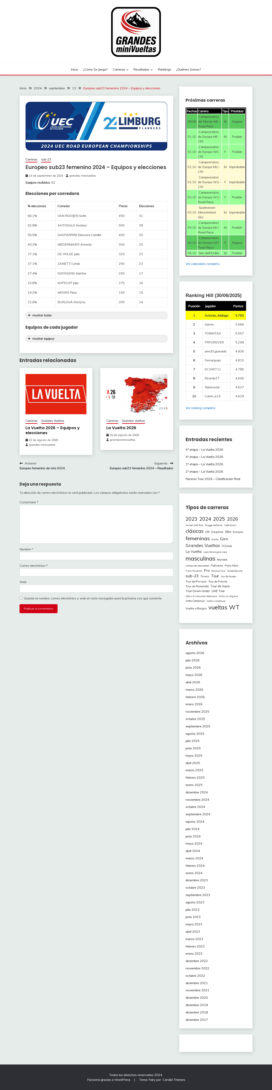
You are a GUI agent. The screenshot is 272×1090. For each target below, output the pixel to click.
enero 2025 (194, 785)
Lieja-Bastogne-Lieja (215, 551)
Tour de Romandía (197, 586)
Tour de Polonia (217, 581)
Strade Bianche (234, 571)
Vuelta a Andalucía (215, 601)
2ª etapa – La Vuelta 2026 (204, 471)
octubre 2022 (195, 976)
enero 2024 (194, 873)
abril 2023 (193, 932)
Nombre (26, 549)
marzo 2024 (194, 858)
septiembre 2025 (198, 726)
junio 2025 (193, 748)
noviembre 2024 (197, 800)
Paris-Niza (231, 565)
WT (234, 607)
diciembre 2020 (197, 997)
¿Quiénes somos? (188, 69)
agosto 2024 (195, 821)
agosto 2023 (195, 902)
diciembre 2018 (197, 1012)
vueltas (217, 607)
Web (23, 582)
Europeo (238, 531)
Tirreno (205, 576)
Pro (207, 570)
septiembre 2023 (198, 895)
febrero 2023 (195, 946)
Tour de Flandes (228, 576)
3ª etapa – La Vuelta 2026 (204, 464)
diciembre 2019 (197, 1005)
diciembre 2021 (197, 983)
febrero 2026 (195, 697)
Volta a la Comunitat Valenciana (201, 596)
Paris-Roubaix (194, 570)
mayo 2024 (194, 843)
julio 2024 (193, 829)
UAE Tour (218, 591)
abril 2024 (193, 851)
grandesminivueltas (122, 440)
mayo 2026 (194, 675)
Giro (224, 538)
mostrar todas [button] (42, 315)
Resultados (141, 69)
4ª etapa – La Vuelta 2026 (204, 457)
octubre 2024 (195, 807)
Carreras (119, 69)
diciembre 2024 (197, 792)
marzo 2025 (194, 770)
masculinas (200, 558)
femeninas (198, 538)
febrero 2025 (195, 777)
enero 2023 (194, 953)
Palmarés (217, 565)
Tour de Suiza (220, 586)
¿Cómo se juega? (95, 69)
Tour (215, 576)
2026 (232, 519)
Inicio (74, 69)
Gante (214, 539)
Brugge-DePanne (213, 525)
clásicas (195, 531)
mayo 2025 (194, 755)
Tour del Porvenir (196, 581)
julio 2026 (193, 660)
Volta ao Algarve (228, 596)
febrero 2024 (195, 866)
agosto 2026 (195, 653)
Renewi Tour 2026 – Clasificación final (213, 479)
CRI (207, 531)
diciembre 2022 (197, 961)
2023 (192, 519)
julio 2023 (193, 910)
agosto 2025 (195, 734)
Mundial (222, 559)
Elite (228, 532)
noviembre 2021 (197, 990)
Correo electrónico (34, 566)
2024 (205, 519)
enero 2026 (194, 704)
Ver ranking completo (200, 408)
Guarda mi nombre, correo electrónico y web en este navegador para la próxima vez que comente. (93, 598)
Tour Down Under (198, 591)
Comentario (29, 502)
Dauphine (217, 531)
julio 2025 (193, 741)
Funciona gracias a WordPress (109, 1080)
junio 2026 (193, 667)
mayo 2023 (194, 924)
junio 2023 (193, 917)
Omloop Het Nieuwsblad (197, 565)
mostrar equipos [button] (43, 338)
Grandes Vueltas (52, 421)
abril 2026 (193, 682)
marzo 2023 (194, 939)
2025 (219, 519)
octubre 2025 (195, 719)
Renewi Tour (218, 570)
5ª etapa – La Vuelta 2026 (204, 450)
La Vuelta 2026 (121, 428)
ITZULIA (227, 546)
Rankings (164, 69)
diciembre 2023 (197, 880)
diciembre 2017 (197, 1020)
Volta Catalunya (195, 600)
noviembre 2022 (197, 968)
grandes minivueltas (82, 175)
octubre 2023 (195, 887)
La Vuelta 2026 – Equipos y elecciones (52, 430)
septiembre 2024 (198, 814)
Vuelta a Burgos (196, 608)
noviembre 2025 (197, 711)
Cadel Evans (230, 525)
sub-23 (46, 159)
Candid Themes (174, 1080)
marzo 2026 (194, 690)
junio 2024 (193, 836)
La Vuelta (194, 551)
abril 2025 (193, 763)
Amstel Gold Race (194, 525)
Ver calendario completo (203, 264)
